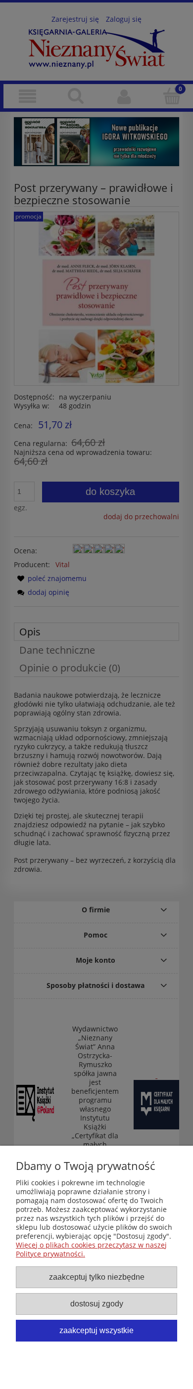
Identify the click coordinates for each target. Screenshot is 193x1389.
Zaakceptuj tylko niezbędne (97, 1276)
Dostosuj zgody (96, 1303)
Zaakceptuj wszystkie (96, 1330)
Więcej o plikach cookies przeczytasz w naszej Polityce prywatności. (91, 1249)
